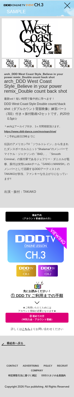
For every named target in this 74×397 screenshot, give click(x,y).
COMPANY (37, 370)
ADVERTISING (31, 365)
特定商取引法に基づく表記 (22, 375)
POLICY (48, 365)
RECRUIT (62, 365)
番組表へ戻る (15, 343)
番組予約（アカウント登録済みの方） (37, 216)
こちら (26, 329)
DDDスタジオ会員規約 (53, 375)
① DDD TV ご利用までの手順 (37, 295)
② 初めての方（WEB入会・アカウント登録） (37, 317)
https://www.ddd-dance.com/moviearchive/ (30, 131)
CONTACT (12, 365)
